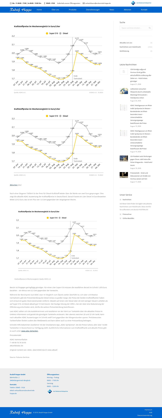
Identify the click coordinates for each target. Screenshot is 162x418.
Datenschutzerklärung (144, 415)
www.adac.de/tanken (29, 331)
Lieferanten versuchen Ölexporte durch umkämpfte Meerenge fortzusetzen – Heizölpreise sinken (140, 93)
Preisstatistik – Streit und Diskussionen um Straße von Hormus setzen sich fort (140, 176)
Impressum (148, 410)
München (13, 185)
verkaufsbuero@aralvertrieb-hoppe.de (98, 3)
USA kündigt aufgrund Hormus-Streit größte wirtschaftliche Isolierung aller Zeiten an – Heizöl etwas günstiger (140, 75)
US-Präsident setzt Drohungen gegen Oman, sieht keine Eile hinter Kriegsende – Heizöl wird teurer (141, 160)
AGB (150, 412)
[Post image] (124, 71)
